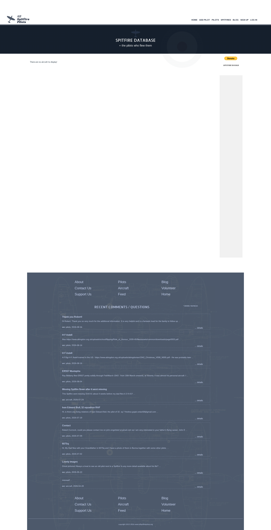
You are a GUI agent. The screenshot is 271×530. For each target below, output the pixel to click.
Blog (236, 20)
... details (199, 328)
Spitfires (226, 20)
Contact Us (83, 288)
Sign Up (244, 20)
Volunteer (168, 288)
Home (194, 20)
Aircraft (123, 288)
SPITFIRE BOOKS (231, 65)
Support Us (83, 294)
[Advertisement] (134, 7)
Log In (253, 20)
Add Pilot (204, 20)
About (79, 282)
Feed (122, 294)
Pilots (215, 20)
